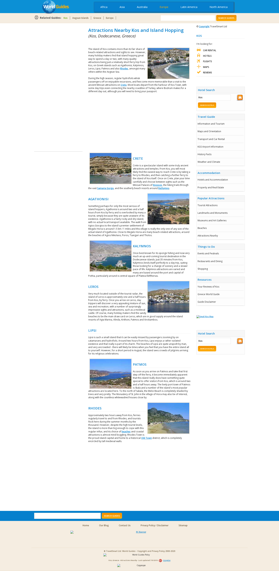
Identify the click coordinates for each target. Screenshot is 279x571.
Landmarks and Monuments (213, 212)
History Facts (204, 154)
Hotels (207, 55)
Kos (66, 18)
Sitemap (183, 525)
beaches (126, 431)
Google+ (167, 560)
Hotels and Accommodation (213, 179)
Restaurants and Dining (210, 261)
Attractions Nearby (208, 235)
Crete (124, 84)
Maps (206, 67)
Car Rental (209, 50)
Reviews (207, 72)
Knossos (157, 185)
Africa (103, 7)
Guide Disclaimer (207, 301)
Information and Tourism (211, 123)
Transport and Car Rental (211, 139)
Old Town (146, 438)
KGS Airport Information (210, 146)
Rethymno (163, 188)
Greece (97, 18)
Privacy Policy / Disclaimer (155, 525)
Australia (142, 7)
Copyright (204, 26)
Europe (164, 7)
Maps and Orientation (209, 131)
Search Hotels (207, 105)
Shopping (203, 268)
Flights (207, 61)
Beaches (202, 228)
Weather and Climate (209, 161)
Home (86, 525)
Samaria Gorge (105, 188)
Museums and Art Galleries (212, 220)
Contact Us (125, 525)
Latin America (188, 7)
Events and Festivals (208, 253)
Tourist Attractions (208, 205)
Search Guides (226, 17)
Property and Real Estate (211, 187)
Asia (122, 7)
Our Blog (104, 525)
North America (219, 7)
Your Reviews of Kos (208, 286)
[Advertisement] (49, 84)
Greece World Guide (209, 294)
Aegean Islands (80, 18)
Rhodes (124, 68)
